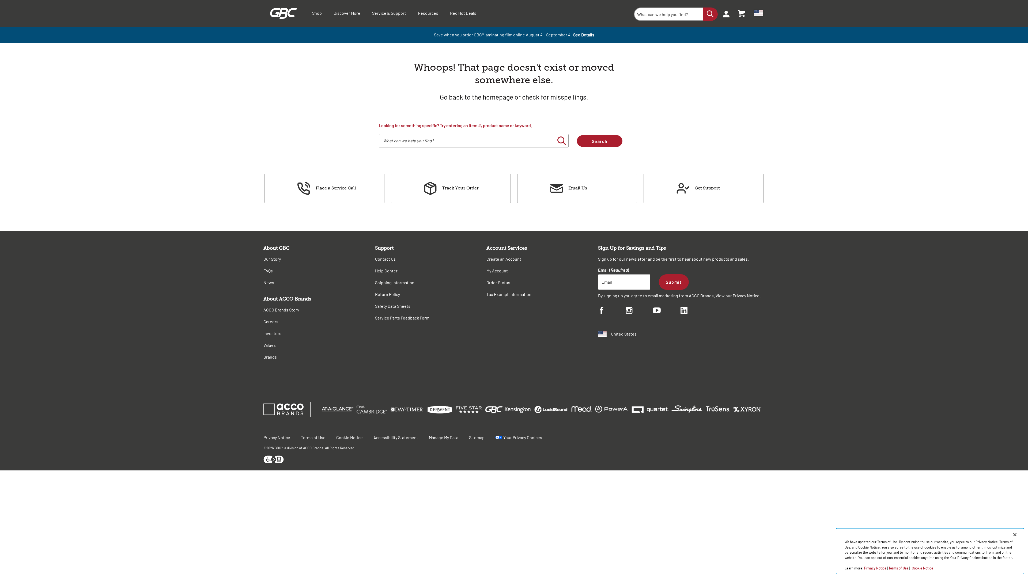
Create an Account (503, 258)
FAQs (268, 270)
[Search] (710, 14)
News (268, 282)
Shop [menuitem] (317, 13)
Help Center (386, 270)
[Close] (1015, 535)
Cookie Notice (349, 437)
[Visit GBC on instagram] (639, 311)
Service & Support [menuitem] (389, 13)
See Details (583, 34)
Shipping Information (394, 282)
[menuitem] (724, 13)
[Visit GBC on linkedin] (694, 311)
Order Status (498, 282)
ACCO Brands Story (281, 309)
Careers (270, 321)
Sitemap (477, 437)
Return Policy (387, 294)
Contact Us (385, 258)
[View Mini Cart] (741, 13)
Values (269, 345)
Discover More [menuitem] (347, 13)
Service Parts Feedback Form (402, 317)
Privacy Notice (746, 295)
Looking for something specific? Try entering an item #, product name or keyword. (455, 125)
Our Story (272, 258)
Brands (270, 356)
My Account (497, 270)
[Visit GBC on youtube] (667, 311)
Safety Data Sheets (392, 306)
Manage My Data (443, 437)
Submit (674, 281)
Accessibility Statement (395, 437)
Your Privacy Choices (522, 437)
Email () (613, 269)
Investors (272, 333)
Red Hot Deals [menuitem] (463, 13)
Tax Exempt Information (508, 294)
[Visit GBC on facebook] (612, 311)
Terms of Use (313, 437)
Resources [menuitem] (428, 13)
